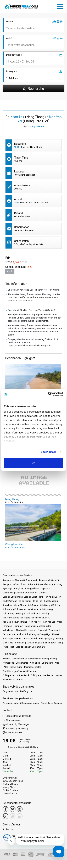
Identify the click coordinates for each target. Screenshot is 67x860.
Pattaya (34, 634)
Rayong (50, 638)
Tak (60, 642)
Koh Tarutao (21, 622)
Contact (20, 679)
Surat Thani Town (47, 642)
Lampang (7, 626)
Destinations (18, 658)
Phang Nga (45, 634)
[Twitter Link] (12, 809)
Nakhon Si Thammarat (49, 630)
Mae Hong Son (44, 626)
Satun (59, 638)
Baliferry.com (26, 691)
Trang (5, 647)
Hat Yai (48, 597)
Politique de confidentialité (16, 675)
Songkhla (20, 642)
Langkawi (30, 626)
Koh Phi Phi (36, 617)
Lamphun (18, 626)
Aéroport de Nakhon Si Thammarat (20, 580)
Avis (57, 662)
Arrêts (52, 658)
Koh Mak (31, 613)
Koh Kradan (20, 609)
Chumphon (31, 592)
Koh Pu (46, 617)
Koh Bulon (33, 605)
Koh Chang (45, 605)
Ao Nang (57, 584)
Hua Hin (57, 597)
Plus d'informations (15, 547)
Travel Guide (16, 667)
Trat (12, 647)
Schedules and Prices (37, 658)
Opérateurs (47, 662)
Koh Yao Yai (49, 622)
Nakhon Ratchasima (26, 630)
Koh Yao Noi (35, 622)
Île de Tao (37, 601)
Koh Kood (8, 609)
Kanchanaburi (51, 601)
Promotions (8, 662)
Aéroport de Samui (48, 580)
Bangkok (18, 588)
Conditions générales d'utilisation (19, 671)
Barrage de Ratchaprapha (37, 588)
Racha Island (30, 638)
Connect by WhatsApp (17, 728)
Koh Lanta (33, 609)
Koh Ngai (24, 617)
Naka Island (8, 630)
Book (10, 271)
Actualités (35, 662)
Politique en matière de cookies (46, 675)
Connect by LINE (14, 732)
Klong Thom (20, 605)
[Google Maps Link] (5, 816)
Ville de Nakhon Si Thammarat (30, 647)
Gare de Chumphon (12, 597)
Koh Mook (42, 613)
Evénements (22, 662)
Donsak (43, 592)
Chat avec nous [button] (13, 720)
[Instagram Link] (20, 809)
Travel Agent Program (52, 703)
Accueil (6, 658)
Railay (41, 638)
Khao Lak (7, 605)
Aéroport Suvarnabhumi (40, 584)
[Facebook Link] (5, 809)
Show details (48, 451)
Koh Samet (8, 622)
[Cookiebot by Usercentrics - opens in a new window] (48, 394)
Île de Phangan (10, 601)
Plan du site (8, 679)
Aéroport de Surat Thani (14, 584)
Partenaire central (11, 703)
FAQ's (5, 667)
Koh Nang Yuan (10, 617)
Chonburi (19, 592)
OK (34, 462)
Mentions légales (32, 667)
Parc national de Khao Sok (16, 634)
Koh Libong (8, 613)
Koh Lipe (20, 613)
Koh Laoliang (46, 609)
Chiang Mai (8, 592)
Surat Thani (31, 642)
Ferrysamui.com (10, 691)
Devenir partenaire (30, 703)
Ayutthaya (7, 588)
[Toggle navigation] (61, 6)
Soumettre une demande (18, 716)
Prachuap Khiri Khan (12, 638)
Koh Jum (56, 605)
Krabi (59, 622)
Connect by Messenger (17, 724)
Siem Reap (8, 642)
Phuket (55, 634)
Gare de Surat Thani (33, 597)
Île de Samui (25, 601)
